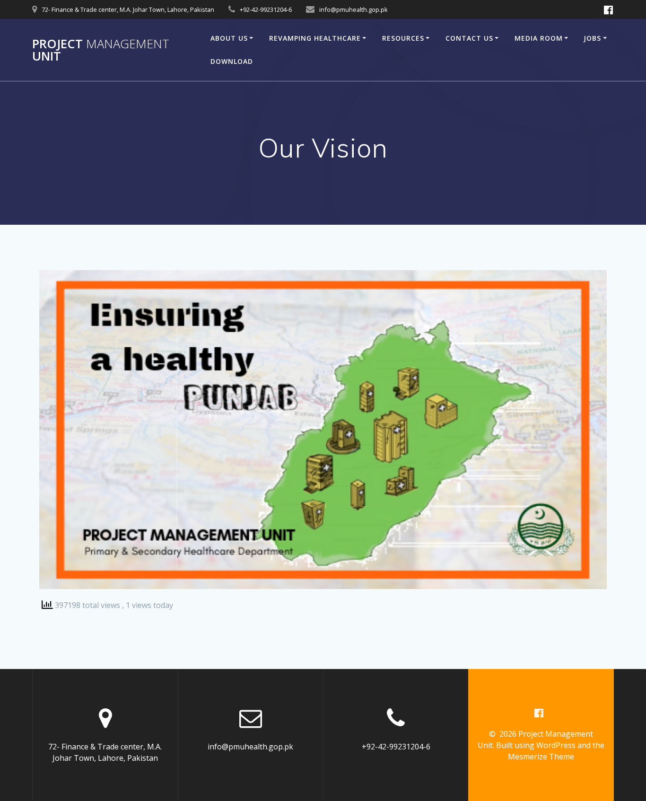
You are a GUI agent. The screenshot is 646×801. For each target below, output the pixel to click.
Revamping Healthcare (315, 38)
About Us (229, 38)
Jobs (592, 38)
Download (231, 61)
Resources (403, 38)
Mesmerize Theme (541, 756)
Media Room (539, 38)
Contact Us (469, 38)
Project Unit (100, 50)
